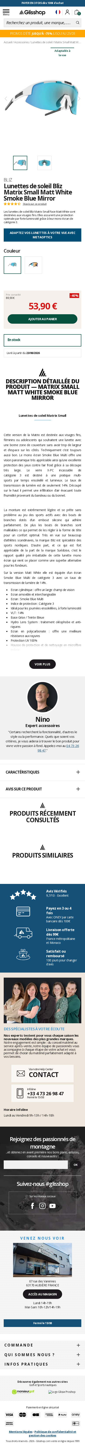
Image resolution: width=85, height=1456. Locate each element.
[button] (42, 772)
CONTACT (43, 1074)
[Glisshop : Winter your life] (32, 12)
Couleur (12, 250)
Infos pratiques (26, 1364)
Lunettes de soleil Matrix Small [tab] (42, 415)
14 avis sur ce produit (35, 203)
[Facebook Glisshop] (32, 1206)
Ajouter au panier (42, 319)
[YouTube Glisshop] (52, 1206)
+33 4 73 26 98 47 (45, 1093)
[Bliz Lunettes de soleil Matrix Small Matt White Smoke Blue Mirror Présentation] (42, 98)
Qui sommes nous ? (29, 1354)
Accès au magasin (42, 1294)
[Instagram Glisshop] (42, 1206)
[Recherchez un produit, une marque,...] (78, 23)
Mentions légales (20, 1432)
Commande (18, 1345)
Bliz (8, 180)
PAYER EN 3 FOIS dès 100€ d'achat (43, 3)
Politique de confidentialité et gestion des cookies (52, 1433)
